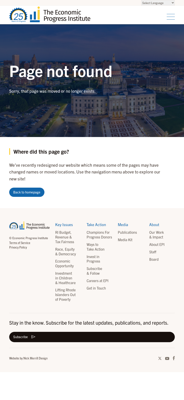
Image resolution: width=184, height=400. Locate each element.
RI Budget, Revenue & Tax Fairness (64, 237)
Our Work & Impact (156, 234)
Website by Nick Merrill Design (28, 358)
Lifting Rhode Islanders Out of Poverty (65, 294)
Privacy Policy (18, 247)
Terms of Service (19, 243)
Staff (152, 251)
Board (154, 259)
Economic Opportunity (64, 263)
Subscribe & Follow (94, 270)
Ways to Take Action (96, 246)
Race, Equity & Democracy (65, 251)
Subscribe (20, 337)
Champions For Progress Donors (99, 234)
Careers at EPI (97, 280)
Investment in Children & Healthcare (65, 278)
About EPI (156, 244)
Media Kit (125, 239)
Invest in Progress (93, 258)
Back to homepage (26, 192)
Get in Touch (96, 288)
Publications (127, 232)
